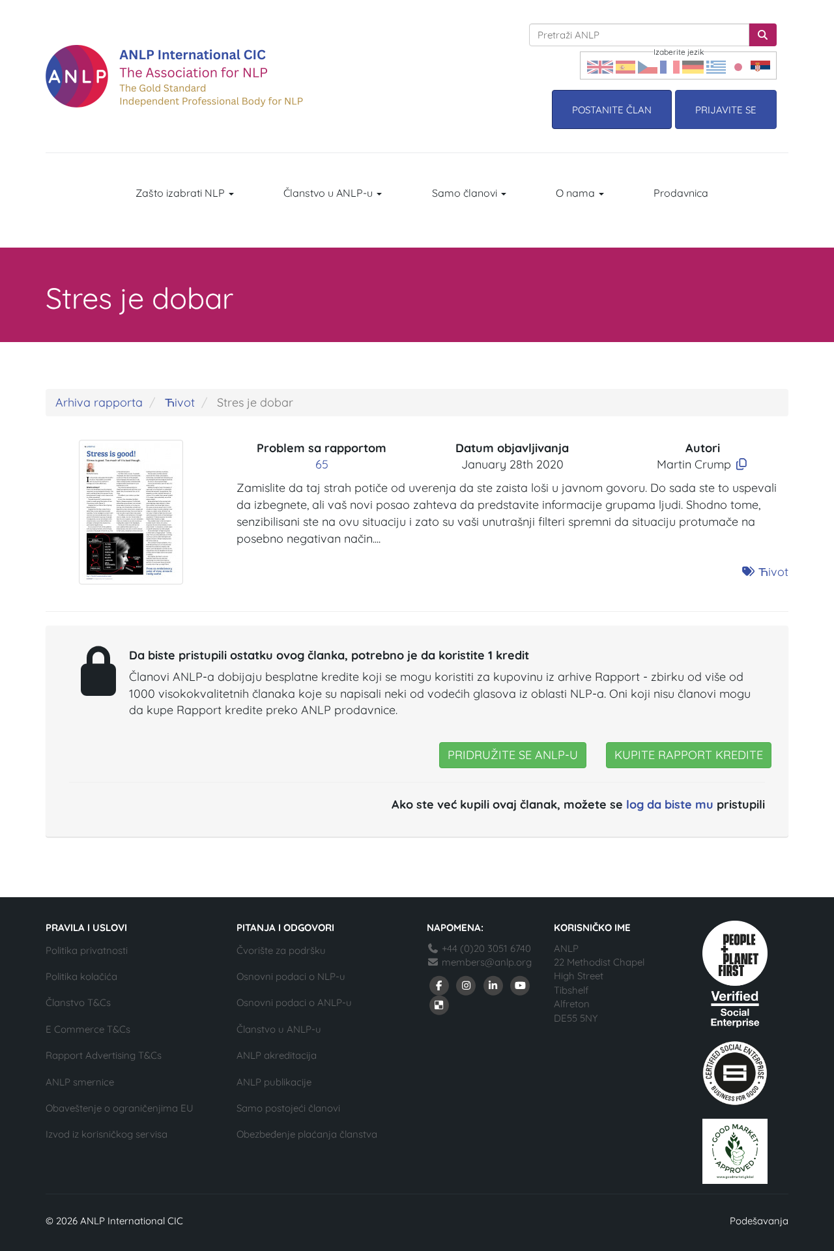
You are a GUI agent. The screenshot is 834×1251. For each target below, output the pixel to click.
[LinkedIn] (493, 985)
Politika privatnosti (87, 950)
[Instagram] (466, 985)
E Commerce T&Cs (88, 1029)
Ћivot (180, 402)
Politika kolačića (81, 976)
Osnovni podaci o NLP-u (291, 976)
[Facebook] (439, 985)
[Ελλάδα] (716, 65)
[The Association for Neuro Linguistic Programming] (174, 76)
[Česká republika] (647, 65)
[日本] (738, 65)
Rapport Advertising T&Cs (104, 1055)
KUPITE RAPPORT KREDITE (688, 754)
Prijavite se (725, 110)
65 (321, 464)
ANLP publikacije (274, 1082)
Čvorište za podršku (281, 950)
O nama (576, 192)
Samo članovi (466, 192)
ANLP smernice (80, 1082)
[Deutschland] (693, 65)
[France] (670, 65)
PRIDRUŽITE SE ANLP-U (513, 754)
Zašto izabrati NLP (181, 192)
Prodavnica (681, 192)
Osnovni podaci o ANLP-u (294, 1002)
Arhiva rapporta (99, 402)
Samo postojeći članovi (288, 1108)
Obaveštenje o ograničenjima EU (120, 1108)
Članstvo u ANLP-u (329, 192)
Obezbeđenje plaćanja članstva (307, 1134)
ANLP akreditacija (277, 1055)
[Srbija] (760, 65)
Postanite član (612, 110)
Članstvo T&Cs (78, 1002)
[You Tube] (520, 985)
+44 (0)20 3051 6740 (485, 948)
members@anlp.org (487, 962)
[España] (625, 65)
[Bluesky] (439, 1004)
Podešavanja (759, 1221)
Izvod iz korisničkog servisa (106, 1134)
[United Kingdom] (600, 65)
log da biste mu (669, 804)
